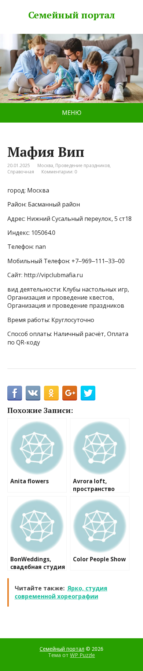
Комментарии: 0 (59, 172)
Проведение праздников (82, 165)
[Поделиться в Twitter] (88, 393)
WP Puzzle (82, 654)
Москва (45, 165)
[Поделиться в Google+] (69, 393)
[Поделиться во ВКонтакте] (33, 393)
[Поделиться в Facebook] (14, 393)
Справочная (20, 172)
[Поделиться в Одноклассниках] (51, 393)
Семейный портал (71, 15)
